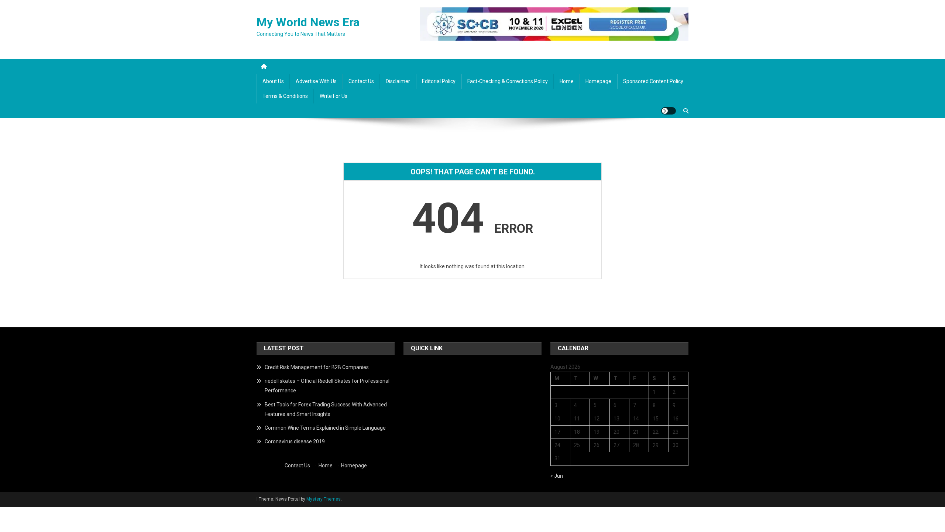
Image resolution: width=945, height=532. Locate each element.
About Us (273, 81)
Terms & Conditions (285, 96)
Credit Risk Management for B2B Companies (317, 367)
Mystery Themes (323, 499)
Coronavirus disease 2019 (295, 441)
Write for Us (333, 96)
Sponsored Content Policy (653, 81)
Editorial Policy (439, 81)
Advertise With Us (316, 81)
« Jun (556, 476)
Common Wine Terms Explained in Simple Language (325, 428)
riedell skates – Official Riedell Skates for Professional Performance (327, 385)
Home (567, 81)
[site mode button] (668, 111)
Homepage (598, 81)
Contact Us (361, 81)
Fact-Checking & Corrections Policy (507, 81)
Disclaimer (398, 81)
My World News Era (308, 22)
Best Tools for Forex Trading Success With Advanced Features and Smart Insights (326, 409)
